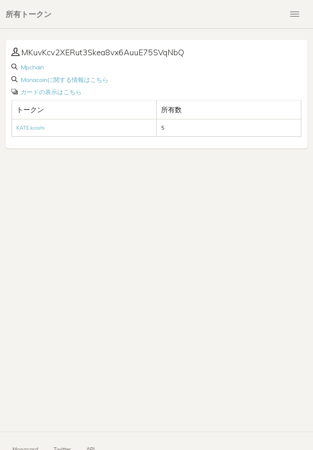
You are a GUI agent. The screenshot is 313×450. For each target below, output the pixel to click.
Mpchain (31, 67)
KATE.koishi (30, 127)
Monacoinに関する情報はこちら (63, 80)
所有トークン (29, 14)
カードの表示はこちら (50, 92)
